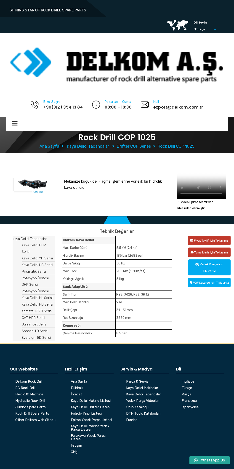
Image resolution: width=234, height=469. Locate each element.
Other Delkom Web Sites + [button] (35, 420)
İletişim (76, 446)
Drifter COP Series (134, 146)
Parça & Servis (137, 382)
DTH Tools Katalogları (143, 414)
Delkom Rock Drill (28, 382)
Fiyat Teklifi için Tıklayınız (210, 240)
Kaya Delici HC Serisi (37, 265)
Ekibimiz (77, 388)
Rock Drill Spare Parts (32, 414)
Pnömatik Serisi (34, 271)
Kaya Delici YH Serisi (37, 258)
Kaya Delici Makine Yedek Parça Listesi (90, 428)
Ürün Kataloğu (137, 407)
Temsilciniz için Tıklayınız (211, 252)
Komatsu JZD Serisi (37, 311)
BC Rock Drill (25, 388)
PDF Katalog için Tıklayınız (210, 282)
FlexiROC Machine (29, 394)
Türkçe (187, 388)
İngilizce (188, 382)
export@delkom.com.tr (178, 107)
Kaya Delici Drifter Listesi (90, 407)
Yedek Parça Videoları (142, 401)
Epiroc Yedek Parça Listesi (91, 420)
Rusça (186, 394)
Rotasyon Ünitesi (35, 291)
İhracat (76, 394)
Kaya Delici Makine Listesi (91, 401)
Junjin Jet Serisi (34, 324)
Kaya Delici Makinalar (142, 388)
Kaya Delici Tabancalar (88, 146)
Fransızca (189, 401)
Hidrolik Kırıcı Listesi (86, 414)
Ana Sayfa (49, 146)
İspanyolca (190, 407)
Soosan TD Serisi (35, 331)
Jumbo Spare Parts (30, 407)
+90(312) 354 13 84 (63, 107)
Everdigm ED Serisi (36, 338)
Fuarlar (131, 420)
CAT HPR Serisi (33, 318)
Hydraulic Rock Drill (30, 401)
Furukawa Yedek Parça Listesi (88, 437)
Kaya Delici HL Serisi (37, 298)
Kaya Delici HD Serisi (37, 304)
